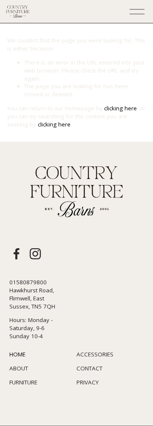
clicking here (120, 108)
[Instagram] (35, 254)
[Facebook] (17, 254)
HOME (17, 354)
